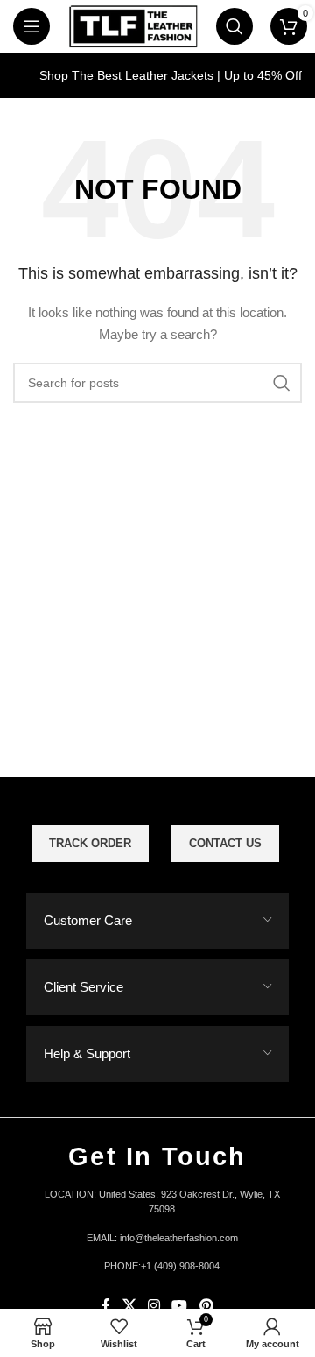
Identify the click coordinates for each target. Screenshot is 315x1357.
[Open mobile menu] (31, 26)
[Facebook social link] (106, 1305)
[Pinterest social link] (206, 1305)
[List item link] (157, 1239)
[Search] (234, 26)
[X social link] (129, 1305)
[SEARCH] (282, 383)
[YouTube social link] (179, 1305)
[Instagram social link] (153, 1305)
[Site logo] (133, 25)
